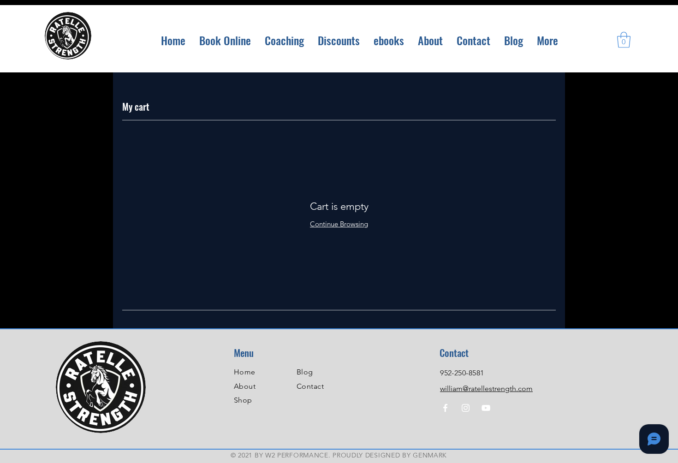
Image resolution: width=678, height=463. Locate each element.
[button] (623, 40)
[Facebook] (445, 408)
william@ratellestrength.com (486, 388)
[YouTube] (486, 408)
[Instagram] (465, 408)
